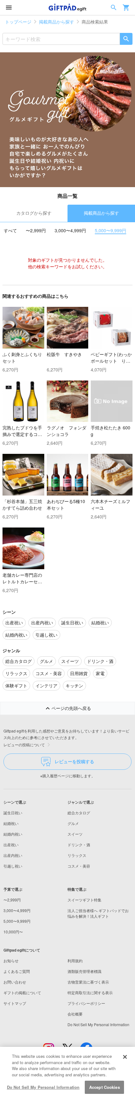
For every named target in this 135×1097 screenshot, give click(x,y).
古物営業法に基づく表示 (88, 981)
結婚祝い (11, 823)
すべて (10, 230)
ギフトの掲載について (22, 992)
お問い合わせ (14, 981)
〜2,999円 (36, 230)
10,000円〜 (13, 931)
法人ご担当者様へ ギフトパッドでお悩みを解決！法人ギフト (98, 913)
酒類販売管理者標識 (84, 971)
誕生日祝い (12, 812)
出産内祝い (12, 855)
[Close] (125, 1057)
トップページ (18, 21)
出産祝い (11, 844)
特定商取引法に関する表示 (90, 992)
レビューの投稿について (24, 744)
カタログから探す (33, 213)
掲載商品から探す (56, 21)
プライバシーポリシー (86, 1003)
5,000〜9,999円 (110, 230)
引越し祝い (12, 866)
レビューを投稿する (74, 761)
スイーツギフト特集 (84, 899)
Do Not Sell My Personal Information (43, 1087)
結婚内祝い (12, 834)
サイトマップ (14, 1003)
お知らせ (11, 960)
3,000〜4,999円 (70, 230)
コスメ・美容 (79, 866)
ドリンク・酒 (79, 844)
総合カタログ (79, 812)
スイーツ (75, 834)
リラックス (77, 855)
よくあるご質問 (16, 971)
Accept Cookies (104, 1087)
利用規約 (75, 960)
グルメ (73, 823)
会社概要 (75, 1013)
